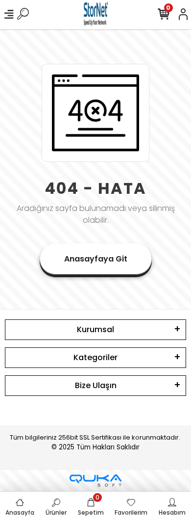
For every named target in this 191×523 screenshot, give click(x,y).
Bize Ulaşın (96, 385)
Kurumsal (95, 329)
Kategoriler (95, 357)
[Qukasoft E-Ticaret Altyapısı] (95, 480)
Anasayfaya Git (95, 258)
